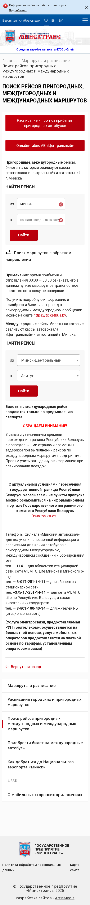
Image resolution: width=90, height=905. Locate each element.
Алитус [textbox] (27, 375)
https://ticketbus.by (49, 315)
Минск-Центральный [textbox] (41, 360)
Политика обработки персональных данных (31, 867)
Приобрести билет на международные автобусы (45, 745)
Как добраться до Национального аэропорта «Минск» (41, 764)
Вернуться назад (26, 667)
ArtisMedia (65, 897)
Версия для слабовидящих (21, 20)
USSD (12, 780)
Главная (10, 60)
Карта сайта (75, 867)
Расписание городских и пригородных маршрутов (44, 702)
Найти (23, 391)
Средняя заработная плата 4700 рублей (45, 49)
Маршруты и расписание (46, 60)
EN (53, 20)
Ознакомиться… (45, 516)
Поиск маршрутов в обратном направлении (38, 256)
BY (61, 20)
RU (46, 20)
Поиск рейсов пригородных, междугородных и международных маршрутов (42, 723)
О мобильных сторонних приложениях (45, 794)
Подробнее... (18, 10)
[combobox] (48, 360)
